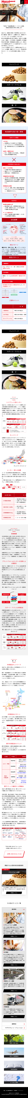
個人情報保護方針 (9, 1090)
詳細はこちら (14, 936)
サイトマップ (20, 1090)
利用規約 (15, 1090)
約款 (4, 1090)
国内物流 (14, 909)
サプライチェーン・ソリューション (14, 1028)
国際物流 (14, 1024)
